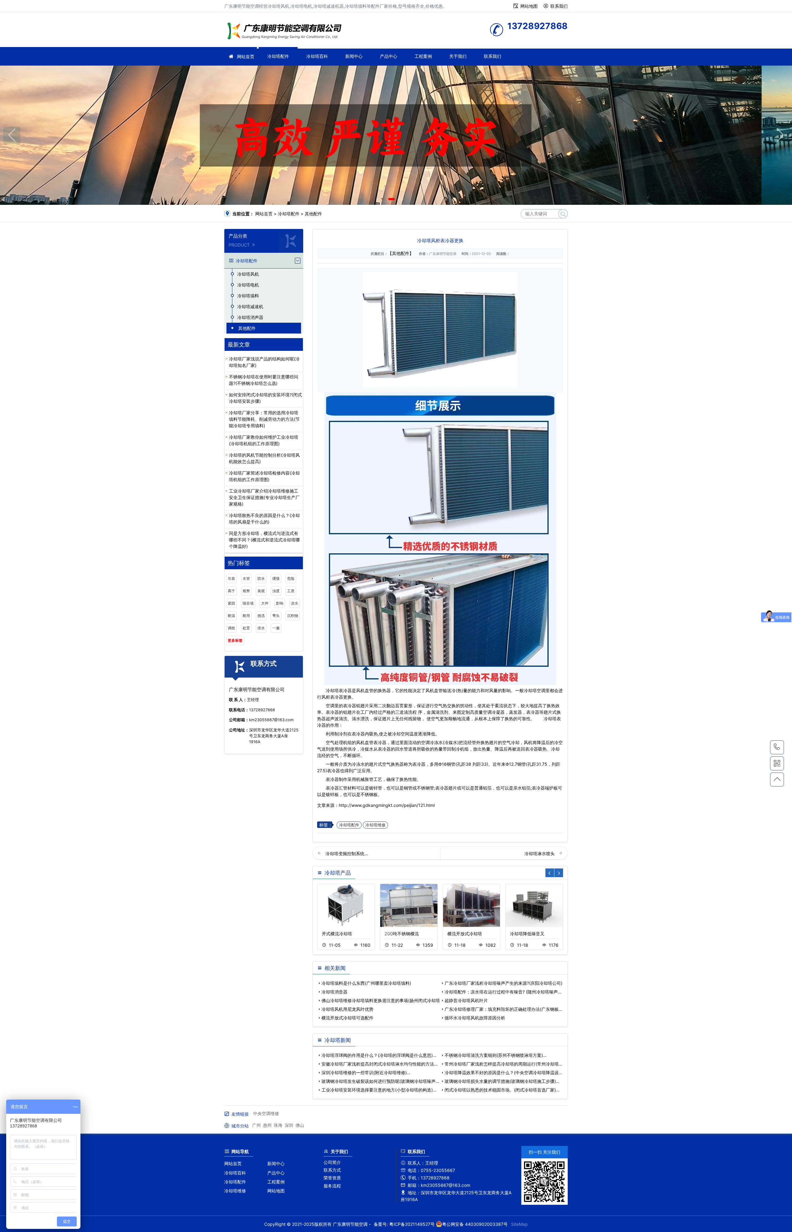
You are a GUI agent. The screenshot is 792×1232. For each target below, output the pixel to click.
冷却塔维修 (375, 825)
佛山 (299, 1125)
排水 (261, 628)
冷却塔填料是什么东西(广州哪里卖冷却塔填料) (366, 983)
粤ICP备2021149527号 (412, 1224)
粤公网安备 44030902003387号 (475, 1224)
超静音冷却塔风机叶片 (466, 1000)
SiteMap (519, 1224)
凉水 (294, 603)
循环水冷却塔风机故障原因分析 (475, 1017)
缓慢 (276, 578)
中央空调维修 (266, 1113)
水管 (246, 578)
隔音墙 (248, 603)
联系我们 (559, 6)
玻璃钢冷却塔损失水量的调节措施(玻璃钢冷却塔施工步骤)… (502, 1081)
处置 (246, 628)
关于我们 (458, 56)
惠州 (267, 1125)
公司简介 (332, 1162)
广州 (256, 1125)
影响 (279, 603)
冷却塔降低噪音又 (527, 933)
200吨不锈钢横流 (402, 933)
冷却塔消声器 (250, 317)
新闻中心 (354, 56)
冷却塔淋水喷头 (540, 853)
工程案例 (423, 56)
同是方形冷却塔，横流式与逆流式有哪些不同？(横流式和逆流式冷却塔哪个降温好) (264, 540)
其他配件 (313, 213)
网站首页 (245, 56)
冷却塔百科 (317, 56)
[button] (391, 199)
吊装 (231, 578)
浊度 (276, 590)
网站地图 (529, 6)
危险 (291, 578)
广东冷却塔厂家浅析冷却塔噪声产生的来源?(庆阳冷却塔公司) (503, 983)
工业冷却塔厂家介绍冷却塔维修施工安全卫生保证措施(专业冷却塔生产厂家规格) (264, 497)
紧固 (231, 603)
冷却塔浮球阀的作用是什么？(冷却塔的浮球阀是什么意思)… (379, 1055)
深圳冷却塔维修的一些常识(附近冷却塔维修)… (366, 1072)
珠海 (278, 1125)
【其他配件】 (401, 253)
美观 (261, 590)
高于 (231, 590)
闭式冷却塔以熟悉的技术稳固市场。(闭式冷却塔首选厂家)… (502, 1089)
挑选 (261, 615)
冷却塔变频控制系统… (346, 853)
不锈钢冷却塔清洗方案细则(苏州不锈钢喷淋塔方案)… (496, 1055)
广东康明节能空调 (286, 31)
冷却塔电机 (248, 284)
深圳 (289, 1125)
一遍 (276, 628)
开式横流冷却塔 (337, 933)
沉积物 (292, 615)
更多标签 (235, 640)
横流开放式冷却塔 (464, 933)
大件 (265, 603)
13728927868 (777, 747)
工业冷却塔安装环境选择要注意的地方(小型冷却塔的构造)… (379, 1089)
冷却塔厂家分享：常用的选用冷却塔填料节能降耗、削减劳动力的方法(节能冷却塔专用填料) (264, 419)
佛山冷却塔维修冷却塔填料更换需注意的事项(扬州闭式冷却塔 (380, 1000)
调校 (231, 628)
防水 (261, 578)
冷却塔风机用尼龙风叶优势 (347, 1009)
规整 (246, 590)
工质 (291, 590)
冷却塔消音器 (334, 991)
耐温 (231, 615)
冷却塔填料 (248, 295)
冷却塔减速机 (250, 306)
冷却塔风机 (248, 274)
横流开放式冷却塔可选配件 (347, 1017)
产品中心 (388, 56)
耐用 (246, 615)
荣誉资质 (332, 1177)
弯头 (276, 615)
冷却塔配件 (278, 56)
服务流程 (332, 1185)
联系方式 (332, 1170)
